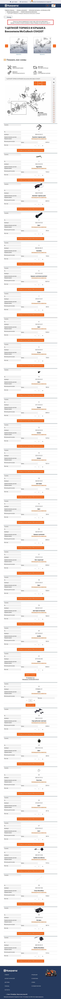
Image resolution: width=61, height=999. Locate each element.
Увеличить (18, 54)
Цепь (38, 692)
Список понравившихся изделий (41, 1)
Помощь (7, 986)
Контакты (24, 2)
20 (53, 122)
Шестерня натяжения (39, 611)
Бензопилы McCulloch (13, 12)
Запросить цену (30, 705)
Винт (39, 225)
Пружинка (39, 167)
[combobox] (30, 79)
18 (53, 118)
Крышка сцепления (39, 534)
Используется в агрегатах (39, 139)
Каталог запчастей (22, 10)
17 (53, 116)
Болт (39, 806)
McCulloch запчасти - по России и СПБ (39, 10)
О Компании (34, 978)
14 (53, 110)
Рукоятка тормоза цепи (39, 137)
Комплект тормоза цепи (39, 196)
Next (54, 45)
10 (53, 103)
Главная (7, 975)
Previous (6, 45)
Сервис (33, 982)
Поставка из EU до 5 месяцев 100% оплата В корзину (30, 150)
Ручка (39, 352)
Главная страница (9, 10)
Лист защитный (39, 560)
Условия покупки (36, 986)
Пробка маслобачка (39, 858)
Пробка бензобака (39, 948)
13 (53, 108)
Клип (39, 302)
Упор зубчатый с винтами (39, 721)
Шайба (39, 636)
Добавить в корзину (30, 675)
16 (53, 114)
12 (53, 106)
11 (53, 105)
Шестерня (39, 484)
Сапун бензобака (39, 891)
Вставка (39, 920)
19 (53, 120)
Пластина (39, 780)
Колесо (39, 433)
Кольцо (39, 458)
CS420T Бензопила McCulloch (29, 12)
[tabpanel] (18, 46)
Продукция (34, 975)
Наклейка (39, 251)
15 (53, 112)
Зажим (39, 407)
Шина (38, 661)
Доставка (14, 2)
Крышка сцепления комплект (39, 276)
